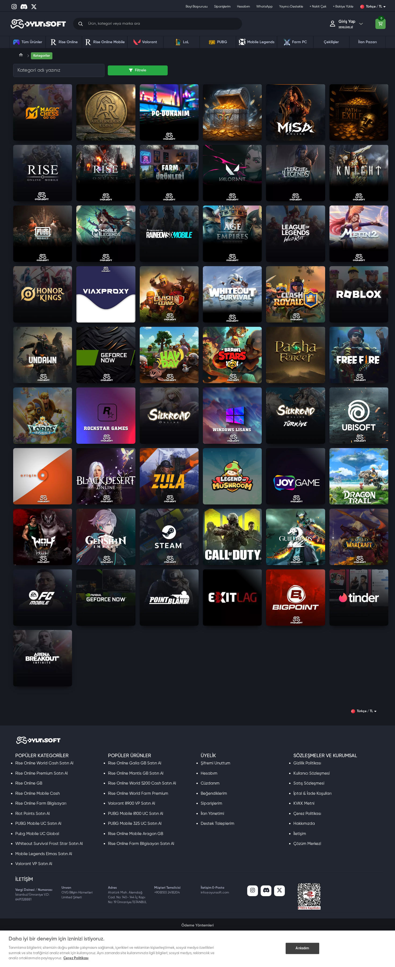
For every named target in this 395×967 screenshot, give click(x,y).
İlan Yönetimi (212, 814)
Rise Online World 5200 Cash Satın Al (142, 783)
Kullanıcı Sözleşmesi (311, 773)
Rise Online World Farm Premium (138, 794)
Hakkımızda (304, 824)
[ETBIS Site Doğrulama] (309, 896)
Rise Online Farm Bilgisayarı (40, 803)
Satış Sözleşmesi (308, 783)
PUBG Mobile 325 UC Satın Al (134, 824)
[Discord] (266, 890)
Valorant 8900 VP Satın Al (131, 803)
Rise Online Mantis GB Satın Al (135, 773)
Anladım (302, 948)
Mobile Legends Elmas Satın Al (43, 854)
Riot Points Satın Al (32, 814)
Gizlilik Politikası (307, 763)
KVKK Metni (303, 803)
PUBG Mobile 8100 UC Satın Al (135, 814)
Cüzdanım (210, 783)
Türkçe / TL (374, 6)
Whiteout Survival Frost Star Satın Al (49, 844)
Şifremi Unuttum (215, 763)
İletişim (299, 834)
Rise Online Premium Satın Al (41, 773)
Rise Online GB (28, 783)
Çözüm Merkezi (307, 844)
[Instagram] (252, 890)
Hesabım (209, 773)
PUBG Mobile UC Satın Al (38, 824)
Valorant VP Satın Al (33, 864)
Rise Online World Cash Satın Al (44, 763)
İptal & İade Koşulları (312, 794)
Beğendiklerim (214, 794)
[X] (279, 890)
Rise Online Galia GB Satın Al (134, 763)
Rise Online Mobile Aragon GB (135, 834)
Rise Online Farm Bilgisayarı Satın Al (141, 844)
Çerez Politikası (307, 814)
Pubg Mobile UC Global (37, 834)
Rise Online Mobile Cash (37, 794)
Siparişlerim (211, 803)
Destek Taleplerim (217, 824)
